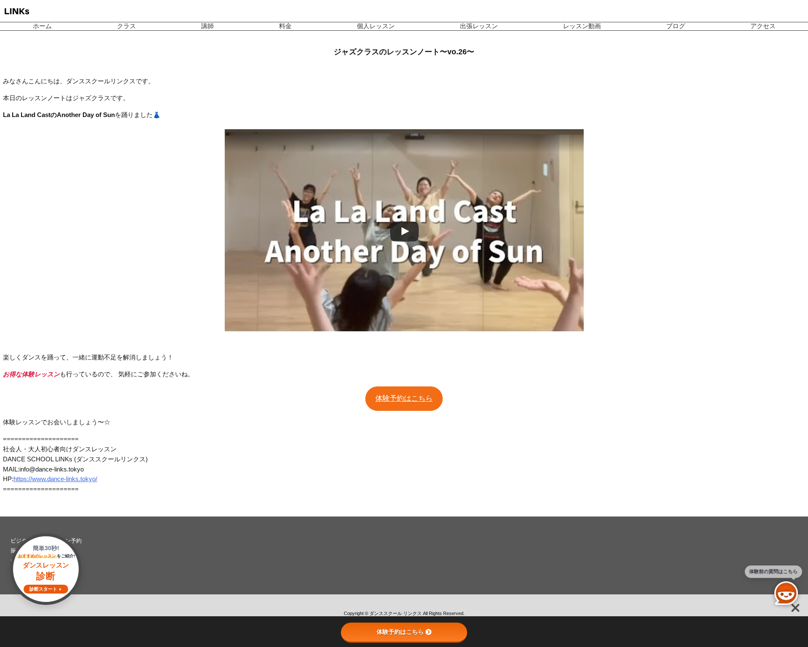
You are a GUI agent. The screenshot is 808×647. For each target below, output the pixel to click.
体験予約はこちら (404, 398)
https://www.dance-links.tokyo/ (55, 479)
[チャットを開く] (786, 593)
